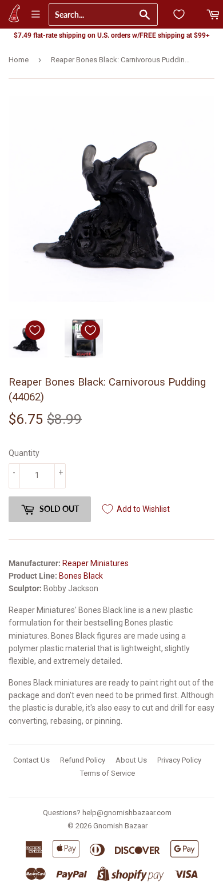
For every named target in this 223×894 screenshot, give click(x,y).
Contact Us (31, 760)
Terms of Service (107, 773)
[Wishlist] (179, 14)
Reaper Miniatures (95, 563)
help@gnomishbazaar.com (127, 812)
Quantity (24, 453)
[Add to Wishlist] (35, 330)
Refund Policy (82, 760)
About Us (131, 760)
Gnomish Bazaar (120, 825)
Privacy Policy (179, 760)
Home (19, 59)
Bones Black (81, 575)
